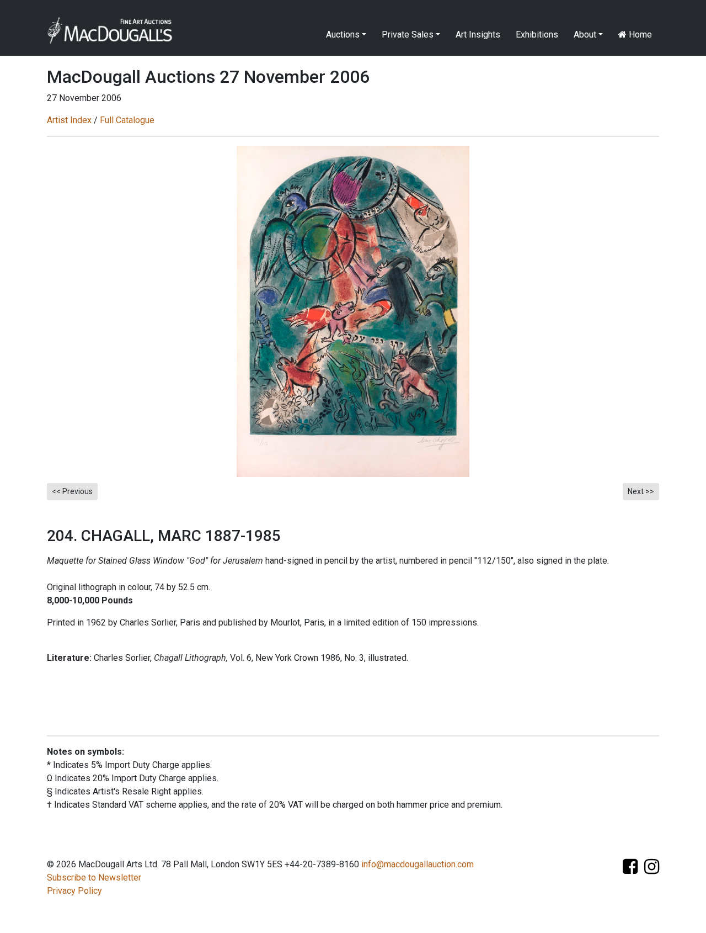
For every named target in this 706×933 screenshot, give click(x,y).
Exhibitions (537, 34)
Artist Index (69, 120)
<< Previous (72, 491)
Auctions (343, 34)
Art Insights (478, 34)
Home (639, 34)
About (585, 34)
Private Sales (408, 34)
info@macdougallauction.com (417, 864)
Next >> (641, 491)
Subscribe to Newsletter (94, 877)
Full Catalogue (127, 120)
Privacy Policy (74, 891)
